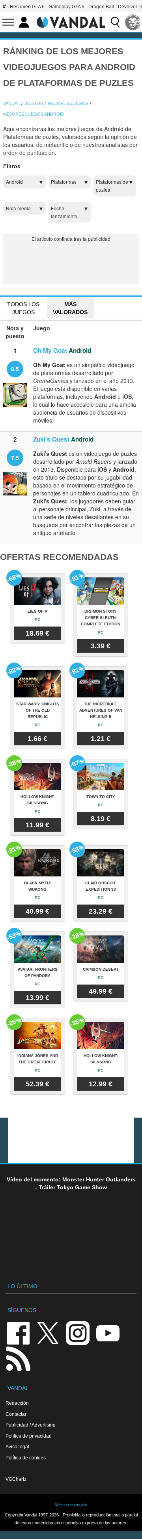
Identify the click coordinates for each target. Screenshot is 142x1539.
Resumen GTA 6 (27, 7)
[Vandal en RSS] (18, 1357)
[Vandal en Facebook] (18, 1332)
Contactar (16, 1414)
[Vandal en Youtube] (107, 1332)
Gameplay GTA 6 (66, 7)
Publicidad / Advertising (31, 1424)
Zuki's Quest (51, 439)
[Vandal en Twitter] (48, 1332)
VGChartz (16, 1479)
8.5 (15, 369)
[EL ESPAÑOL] (133, 22)
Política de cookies (26, 1457)
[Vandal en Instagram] (77, 1332)
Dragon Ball (101, 7)
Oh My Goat (50, 350)
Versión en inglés (71, 1504)
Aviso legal (17, 1446)
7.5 (15, 457)
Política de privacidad (29, 1435)
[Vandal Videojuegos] (71, 21)
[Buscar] (115, 22)
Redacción (17, 1403)
